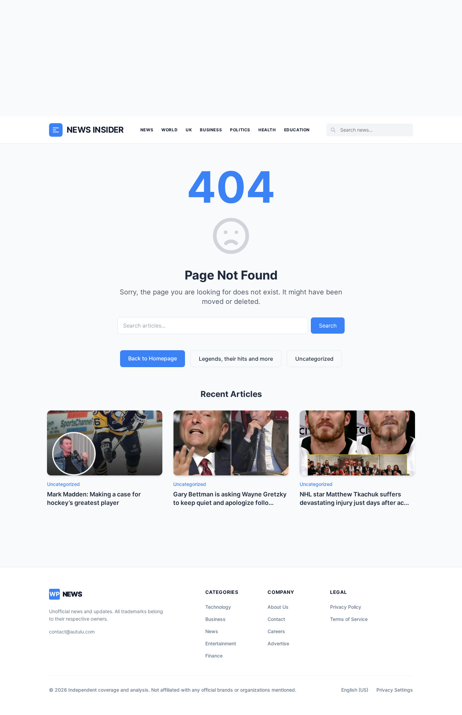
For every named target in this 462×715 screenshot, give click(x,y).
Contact (276, 619)
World (169, 129)
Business (211, 129)
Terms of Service (349, 619)
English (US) (354, 690)
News (146, 129)
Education (297, 129)
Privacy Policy (345, 607)
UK (189, 129)
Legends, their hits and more (236, 358)
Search (328, 325)
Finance (214, 655)
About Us (278, 607)
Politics (240, 129)
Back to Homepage (152, 358)
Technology (218, 607)
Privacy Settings (394, 690)
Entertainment (220, 643)
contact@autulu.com (72, 631)
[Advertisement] (231, 58)
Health (267, 129)
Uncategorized (314, 358)
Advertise (278, 643)
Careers (276, 631)
